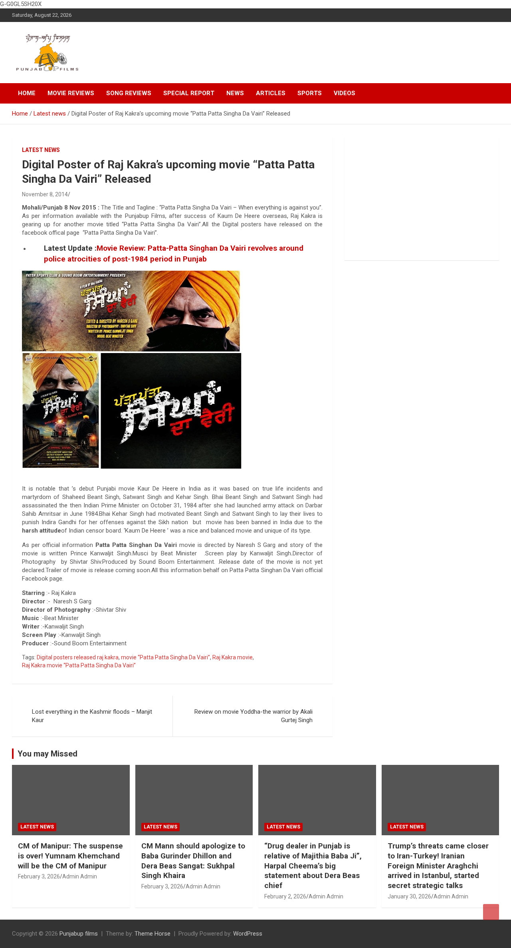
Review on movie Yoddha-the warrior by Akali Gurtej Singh (253, 716)
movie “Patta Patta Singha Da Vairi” (165, 657)
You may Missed (47, 753)
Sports (309, 93)
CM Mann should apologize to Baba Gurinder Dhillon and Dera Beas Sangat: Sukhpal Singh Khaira (193, 860)
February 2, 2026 (285, 896)
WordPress (247, 933)
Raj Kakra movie (232, 657)
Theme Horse (152, 933)
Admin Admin (79, 876)
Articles (270, 93)
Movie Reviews (71, 93)
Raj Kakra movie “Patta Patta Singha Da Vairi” (79, 665)
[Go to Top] (491, 912)
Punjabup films (78, 933)
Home (27, 93)
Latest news (41, 150)
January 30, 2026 (409, 896)
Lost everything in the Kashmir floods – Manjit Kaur (92, 716)
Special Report (188, 93)
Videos (344, 93)
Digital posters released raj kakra (78, 657)
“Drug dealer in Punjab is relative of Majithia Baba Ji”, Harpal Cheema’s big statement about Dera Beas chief (313, 865)
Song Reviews (128, 93)
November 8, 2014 (45, 194)
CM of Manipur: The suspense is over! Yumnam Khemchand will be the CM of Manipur (70, 855)
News (235, 93)
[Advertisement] (422, 198)
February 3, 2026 (39, 876)
